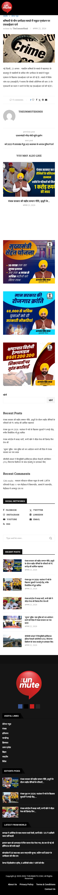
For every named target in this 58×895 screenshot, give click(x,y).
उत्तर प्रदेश (6, 747)
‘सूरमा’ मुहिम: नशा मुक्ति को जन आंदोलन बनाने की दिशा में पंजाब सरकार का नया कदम (39, 620)
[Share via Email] (46, 100)
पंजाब (4, 728)
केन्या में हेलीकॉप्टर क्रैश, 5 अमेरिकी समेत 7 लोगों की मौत (23, 862)
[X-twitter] (26, 706)
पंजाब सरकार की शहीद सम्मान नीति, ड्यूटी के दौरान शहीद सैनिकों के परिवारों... (37, 781)
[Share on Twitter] (40, 100)
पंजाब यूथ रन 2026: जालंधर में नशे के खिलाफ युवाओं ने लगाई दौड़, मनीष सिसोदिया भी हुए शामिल (38, 582)
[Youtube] (32, 706)
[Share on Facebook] (36, 100)
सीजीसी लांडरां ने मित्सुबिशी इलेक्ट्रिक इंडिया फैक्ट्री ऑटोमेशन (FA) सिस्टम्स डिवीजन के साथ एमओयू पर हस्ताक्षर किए (39, 639)
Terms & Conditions (45, 884)
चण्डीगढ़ (5, 738)
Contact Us (50, 889)
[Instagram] (38, 706)
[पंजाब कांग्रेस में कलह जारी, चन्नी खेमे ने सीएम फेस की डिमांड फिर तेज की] (12, 603)
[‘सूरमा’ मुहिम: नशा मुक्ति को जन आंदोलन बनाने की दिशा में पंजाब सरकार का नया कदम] (12, 622)
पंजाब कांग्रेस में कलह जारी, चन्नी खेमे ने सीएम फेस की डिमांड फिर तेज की (39, 600)
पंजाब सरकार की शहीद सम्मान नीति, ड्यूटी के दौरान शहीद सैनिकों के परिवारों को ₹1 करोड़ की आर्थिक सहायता (39, 563)
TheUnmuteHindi (20, 28)
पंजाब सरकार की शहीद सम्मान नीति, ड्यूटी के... (29, 201)
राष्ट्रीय (5, 756)
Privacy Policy (26, 884)
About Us (12, 884)
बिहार (4, 752)
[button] (53, 7)
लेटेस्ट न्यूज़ (6, 724)
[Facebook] (20, 706)
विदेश (4, 761)
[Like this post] (33, 100)
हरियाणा (5, 733)
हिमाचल (5, 742)
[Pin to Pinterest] (43, 100)
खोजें (5, 395)
